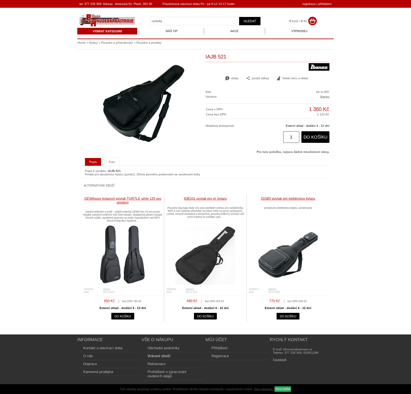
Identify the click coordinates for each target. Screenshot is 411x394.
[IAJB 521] (143, 141)
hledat (250, 21)
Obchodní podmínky (163, 348)
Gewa (106, 289)
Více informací (264, 389)
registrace (309, 4)
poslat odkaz (260, 78)
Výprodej (299, 31)
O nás (88, 356)
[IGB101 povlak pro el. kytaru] (205, 283)
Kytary (93, 42)
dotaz (235, 78)
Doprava (90, 364)
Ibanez (324, 96)
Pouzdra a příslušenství (117, 42)
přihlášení (325, 4)
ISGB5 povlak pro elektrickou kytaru (288, 198)
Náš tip (171, 31)
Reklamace (156, 364)
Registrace (220, 356)
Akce (234, 31)
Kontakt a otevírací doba (102, 348)
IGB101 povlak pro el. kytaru (205, 198)
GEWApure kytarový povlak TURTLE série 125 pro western (122, 200)
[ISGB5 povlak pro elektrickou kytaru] (288, 283)
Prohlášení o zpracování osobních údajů (166, 374)
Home (81, 42)
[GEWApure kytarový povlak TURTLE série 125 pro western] (122, 283)
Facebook (279, 359)
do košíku (315, 137)
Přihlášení (219, 348)
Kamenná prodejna (98, 372)
